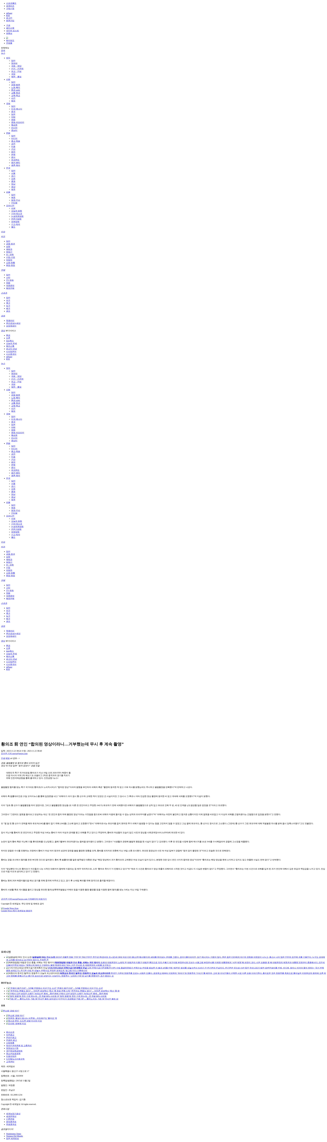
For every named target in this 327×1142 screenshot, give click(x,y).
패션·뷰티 (15, 163)
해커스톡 (10, 346)
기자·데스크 (16, 214)
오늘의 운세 (11, 343)
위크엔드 (15, 160)
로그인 (9, 18)
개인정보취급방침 (14, 1051)
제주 (13, 189)
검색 (3, 50)
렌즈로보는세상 (13, 323)
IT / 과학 (10, 255)
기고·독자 (15, 224)
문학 (13, 154)
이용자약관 (11, 1056)
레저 (13, 152)
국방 (13, 74)
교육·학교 (15, 95)
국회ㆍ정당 (16, 66)
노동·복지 (15, 87)
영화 (8, 283)
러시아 (14, 128)
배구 (8, 308)
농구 (8, 306)
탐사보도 (10, 40)
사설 (13, 208)
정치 (8, 58)
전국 (8, 168)
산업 (8, 568)
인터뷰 (14, 203)
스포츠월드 (11, 3)
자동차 (9, 260)
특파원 (14, 125)
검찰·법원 (15, 85)
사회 (8, 79)
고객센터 (10, 1062)
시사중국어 (11, 354)
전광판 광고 (11, 1040)
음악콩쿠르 (11, 1122)
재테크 (9, 249)
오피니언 (10, 205)
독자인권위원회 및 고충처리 (19, 1045)
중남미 (14, 130)
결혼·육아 (15, 165)
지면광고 (10, 1035)
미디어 (14, 138)
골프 (8, 311)
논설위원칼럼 (17, 216)
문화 (8, 133)
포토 (3, 316)
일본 (13, 114)
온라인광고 (11, 1037)
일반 (13, 61)
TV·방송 (10, 280)
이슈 (3, 232)
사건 (13, 98)
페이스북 (10, 28)
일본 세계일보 (12, 1138)
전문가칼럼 (16, 219)
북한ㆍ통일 (16, 77)
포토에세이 (11, 326)
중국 (13, 112)
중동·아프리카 (17, 122)
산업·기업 (10, 257)
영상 (3, 331)
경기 (13, 176)
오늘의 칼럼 (16, 211)
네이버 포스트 (12, 31)
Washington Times (13, 1134)
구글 (8, 25)
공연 (13, 144)
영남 (13, 184)
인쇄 (3, 758)
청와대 (14, 63)
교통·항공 (15, 93)
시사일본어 (11, 351)
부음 (13, 197)
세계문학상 (11, 1116)
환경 (8, 335)
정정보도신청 (12, 1048)
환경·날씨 (15, 90)
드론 (8, 338)
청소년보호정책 (13, 1054)
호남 (13, 187)
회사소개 (10, 1032)
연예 (3, 270)
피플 (8, 192)
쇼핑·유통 (10, 263)
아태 (13, 117)
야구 (8, 300)
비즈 (3, 236)
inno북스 (10, 341)
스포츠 (4, 293)
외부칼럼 (15, 222)
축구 (8, 303)
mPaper (9, 13)
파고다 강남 (11, 349)
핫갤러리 (10, 320)
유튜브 (9, 33)
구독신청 (10, 9)
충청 (13, 181)
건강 (13, 149)
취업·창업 (10, 265)
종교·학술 (15, 141)
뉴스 (3, 53)
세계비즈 (10, 6)
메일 (8, 758)
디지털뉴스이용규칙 (15, 1059)
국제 (8, 103)
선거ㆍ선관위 (17, 69)
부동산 (9, 252)
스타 (8, 277)
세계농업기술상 (13, 1114)
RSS (8, 15)
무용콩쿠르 (11, 1124)
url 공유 (13, 758)
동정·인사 (15, 200)
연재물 (9, 43)
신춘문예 (10, 1119)
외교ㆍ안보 (16, 71)
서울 (13, 173)
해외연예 (10, 288)
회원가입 (10, 21)
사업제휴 (10, 1043)
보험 (8, 246)
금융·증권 (10, 244)
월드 (13, 227)
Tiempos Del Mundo (14, 1136)
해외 (13, 101)
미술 (13, 146)
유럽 (13, 120)
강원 (13, 179)
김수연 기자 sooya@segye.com (14, 753)
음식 (13, 157)
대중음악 (10, 285)
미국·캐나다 (16, 109)
